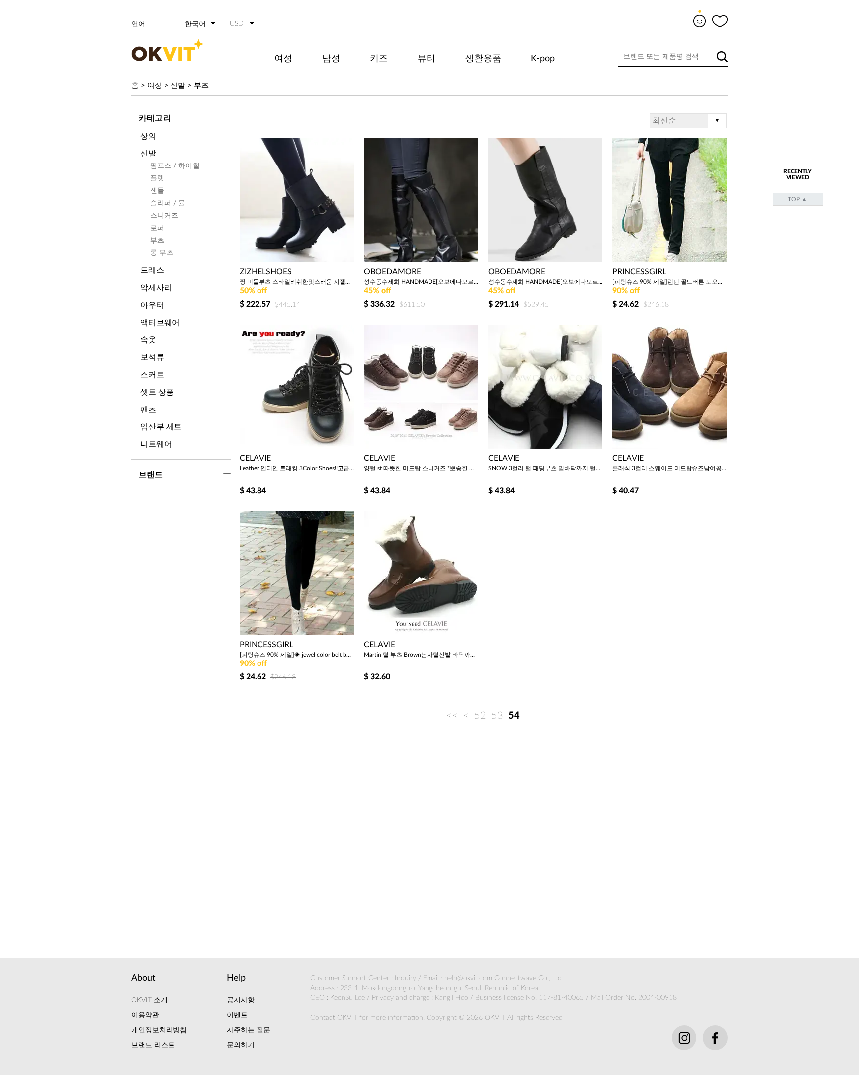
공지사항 (241, 1000)
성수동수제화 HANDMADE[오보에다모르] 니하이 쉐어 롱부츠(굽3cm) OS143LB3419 (421, 282)
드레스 (152, 270)
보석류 (152, 357)
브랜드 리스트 (153, 1045)
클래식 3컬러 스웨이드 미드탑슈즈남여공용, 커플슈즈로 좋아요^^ (669, 468)
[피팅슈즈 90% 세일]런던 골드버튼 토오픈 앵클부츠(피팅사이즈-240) (669, 282)
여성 (283, 58)
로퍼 (157, 228)
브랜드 (151, 475)
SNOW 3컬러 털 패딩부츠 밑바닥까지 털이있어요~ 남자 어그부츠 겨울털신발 (545, 468)
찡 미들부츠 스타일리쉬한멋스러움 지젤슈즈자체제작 (297, 282)
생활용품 (483, 58)
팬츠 (148, 409)
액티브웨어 (160, 323)
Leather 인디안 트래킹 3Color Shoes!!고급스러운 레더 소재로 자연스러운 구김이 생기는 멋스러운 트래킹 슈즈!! (297, 468)
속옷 (148, 340)
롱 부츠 (161, 252)
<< (452, 716)
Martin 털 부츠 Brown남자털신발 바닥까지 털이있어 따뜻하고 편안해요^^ (421, 655)
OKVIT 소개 (149, 1000)
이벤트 (237, 1015)
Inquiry (405, 978)
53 (497, 716)
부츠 (201, 85)
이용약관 (145, 1015)
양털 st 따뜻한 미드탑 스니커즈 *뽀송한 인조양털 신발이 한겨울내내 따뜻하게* (421, 468)
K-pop (543, 58)
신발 (178, 85)
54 (514, 716)
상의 (148, 136)
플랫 (157, 178)
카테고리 (155, 118)
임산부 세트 (161, 427)
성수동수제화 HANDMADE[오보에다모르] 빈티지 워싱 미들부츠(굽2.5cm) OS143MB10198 (545, 282)
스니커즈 (164, 215)
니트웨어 (156, 444)
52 (480, 716)
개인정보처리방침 (159, 1030)
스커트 (152, 375)
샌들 (157, 190)
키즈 (379, 58)
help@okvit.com (468, 978)
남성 (331, 58)
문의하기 (241, 1045)
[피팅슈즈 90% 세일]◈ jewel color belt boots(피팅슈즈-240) (297, 655)
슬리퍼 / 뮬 (167, 203)
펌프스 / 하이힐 (175, 166)
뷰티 (426, 58)
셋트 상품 (157, 392)
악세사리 (156, 288)
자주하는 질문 (248, 1030)
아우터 (152, 305)
